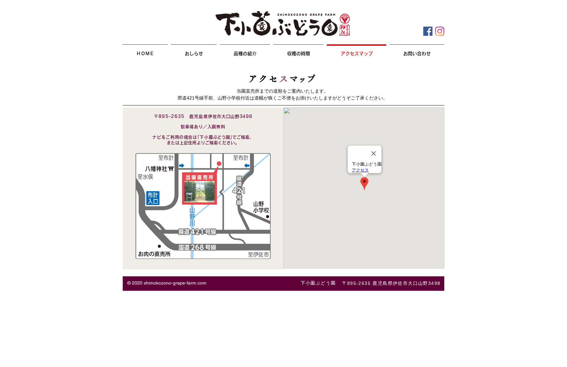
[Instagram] (439, 31)
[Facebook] (427, 31)
